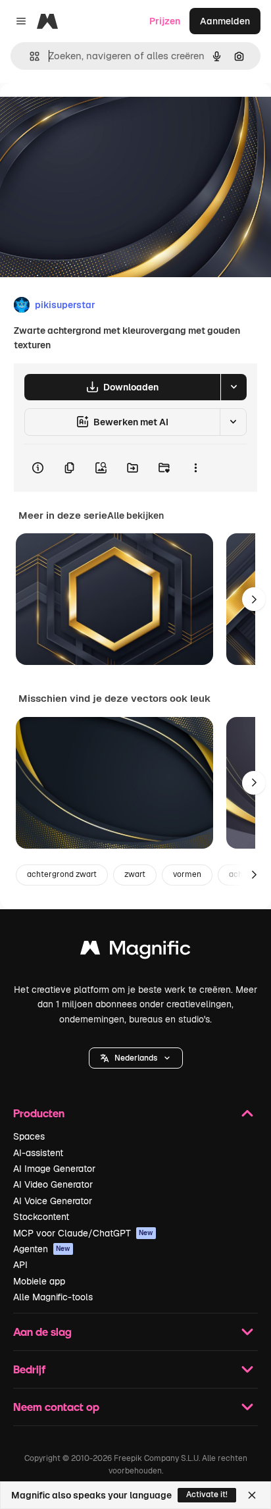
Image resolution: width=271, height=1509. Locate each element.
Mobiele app (39, 1281)
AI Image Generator (54, 1169)
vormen (187, 874)
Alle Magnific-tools (53, 1297)
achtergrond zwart (62, 874)
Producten (38, 1113)
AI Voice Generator (52, 1201)
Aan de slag (42, 1331)
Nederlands (135, 1058)
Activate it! (207, 1494)
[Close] (252, 1495)
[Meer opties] (195, 468)
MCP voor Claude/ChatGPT (83, 1233)
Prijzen (164, 21)
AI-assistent (38, 1153)
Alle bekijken (135, 515)
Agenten (41, 1249)
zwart (134, 874)
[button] (136, 1058)
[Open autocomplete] (29, 56)
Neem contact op (56, 1407)
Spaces (29, 1136)
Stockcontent (41, 1217)
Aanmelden (225, 21)
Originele (86, 113)
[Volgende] (254, 599)
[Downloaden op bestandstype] (233, 387)
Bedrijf (29, 1369)
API (20, 1265)
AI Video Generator (53, 1184)
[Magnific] (135, 951)
